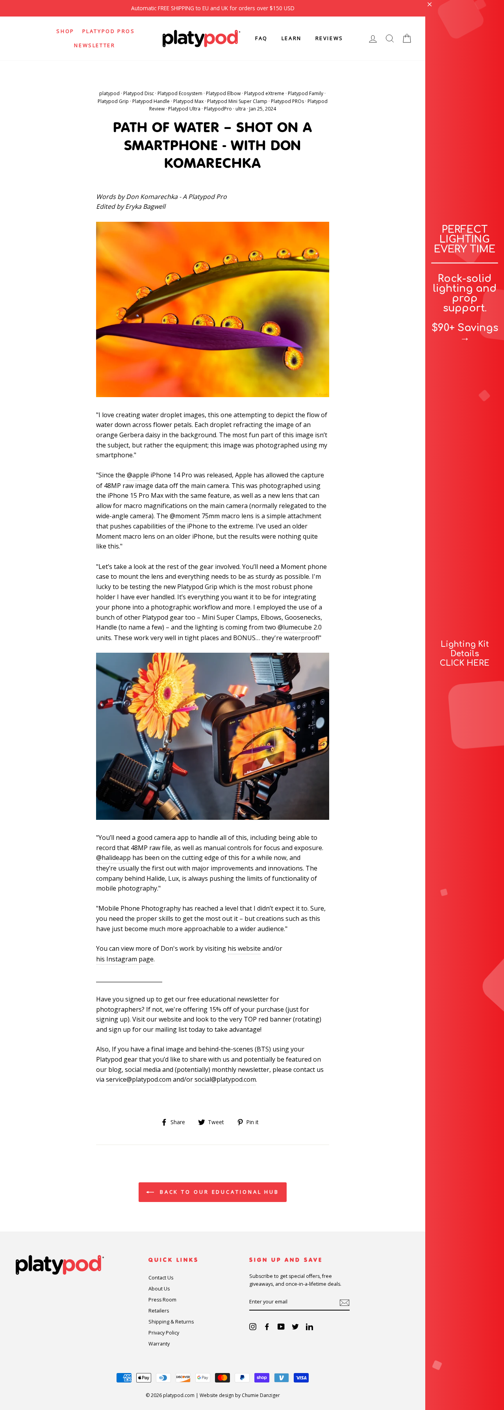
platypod (109, 93)
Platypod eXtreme (264, 93)
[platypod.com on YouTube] (281, 1326)
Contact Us (160, 1277)
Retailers (158, 1310)
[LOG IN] (372, 38)
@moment (185, 516)
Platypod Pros (108, 31)
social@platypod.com (225, 1079)
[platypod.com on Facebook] (267, 1326)
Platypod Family (305, 93)
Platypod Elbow (223, 93)
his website (244, 948)
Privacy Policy (163, 1332)
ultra (240, 108)
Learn (292, 38)
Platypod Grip (113, 101)
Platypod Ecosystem (180, 93)
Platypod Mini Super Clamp (237, 101)
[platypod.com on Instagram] (252, 1326)
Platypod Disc (138, 93)
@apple (138, 475)
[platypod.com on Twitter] (295, 1326)
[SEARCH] (389, 38)
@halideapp (113, 857)
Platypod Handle (151, 101)
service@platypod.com (138, 1079)
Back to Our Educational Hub (218, 1191)
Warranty (159, 1343)
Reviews (329, 38)
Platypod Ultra (184, 108)
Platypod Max (188, 101)
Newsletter (94, 45)
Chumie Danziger (261, 1395)
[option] (213, 8)
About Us (159, 1288)
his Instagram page (125, 959)
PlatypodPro (218, 108)
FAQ (261, 38)
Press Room (162, 1299)
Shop (65, 31)
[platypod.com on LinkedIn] (309, 1326)
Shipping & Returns (171, 1321)
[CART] (406, 38)
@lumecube (295, 627)
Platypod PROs (287, 101)
